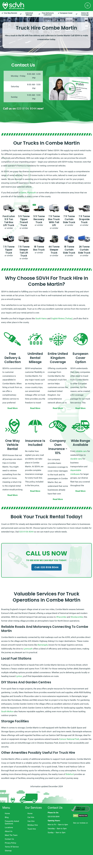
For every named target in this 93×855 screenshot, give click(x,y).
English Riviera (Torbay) (62, 318)
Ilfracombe (61, 617)
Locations (9, 827)
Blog (6, 817)
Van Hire (31, 821)
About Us (8, 831)
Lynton (19, 676)
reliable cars (81, 451)
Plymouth (31, 192)
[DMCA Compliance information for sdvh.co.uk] (80, 808)
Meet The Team (11, 835)
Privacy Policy (10, 843)
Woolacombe (77, 617)
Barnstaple (43, 645)
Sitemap (8, 851)
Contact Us (9, 839)
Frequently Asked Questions (12, 822)
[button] (70, 88)
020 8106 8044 (26, 108)
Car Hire (30, 817)
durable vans (76, 459)
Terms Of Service (12, 847)
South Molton (7, 711)
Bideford (70, 774)
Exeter (23, 192)
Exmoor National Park (69, 739)
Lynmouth (27, 648)
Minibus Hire (32, 825)
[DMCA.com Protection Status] (80, 815)
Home (7, 813)
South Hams (41, 318)
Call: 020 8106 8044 (46, 567)
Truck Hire (31, 829)
